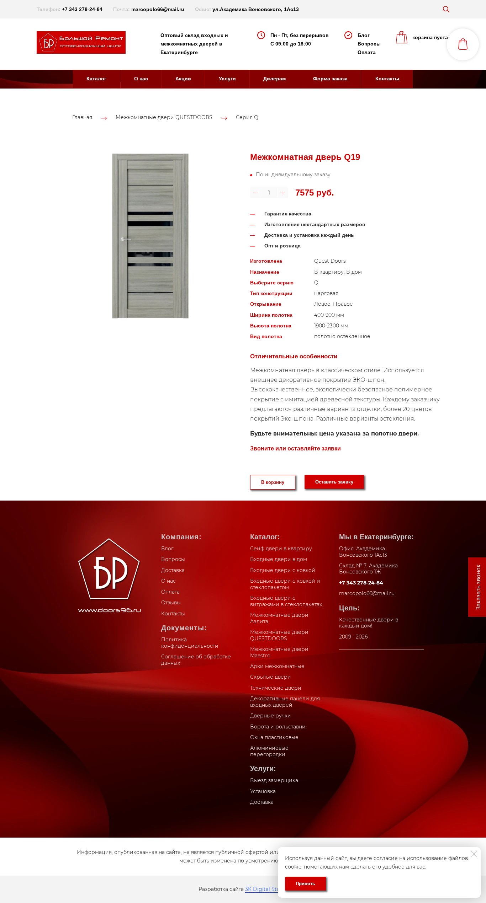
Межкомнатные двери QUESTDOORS (164, 117)
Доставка (173, 570)
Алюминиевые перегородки (269, 751)
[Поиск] (446, 9)
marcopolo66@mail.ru (157, 9)
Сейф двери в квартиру (281, 548)
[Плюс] (283, 192)
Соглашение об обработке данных (196, 659)
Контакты (387, 78)
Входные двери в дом (278, 559)
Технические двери (275, 688)
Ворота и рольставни (278, 726)
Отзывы (171, 602)
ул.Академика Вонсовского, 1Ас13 (255, 9)
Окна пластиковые (274, 737)
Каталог (96, 78)
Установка (263, 791)
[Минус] (255, 192)
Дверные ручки (270, 715)
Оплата (367, 52)
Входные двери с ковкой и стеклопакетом (285, 584)
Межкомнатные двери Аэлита (279, 618)
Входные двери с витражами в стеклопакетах (286, 601)
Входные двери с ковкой (282, 570)
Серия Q (247, 117)
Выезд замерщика (274, 780)
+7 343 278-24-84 (82, 9)
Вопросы (369, 44)
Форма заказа (330, 78)
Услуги (227, 78)
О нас (141, 78)
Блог (364, 35)
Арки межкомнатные (277, 666)
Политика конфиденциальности (189, 642)
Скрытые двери (270, 677)
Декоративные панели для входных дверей (285, 701)
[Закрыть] (474, 854)
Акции (183, 78)
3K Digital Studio (266, 889)
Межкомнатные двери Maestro (279, 652)
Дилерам (274, 78)
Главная (82, 117)
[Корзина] (463, 44)
